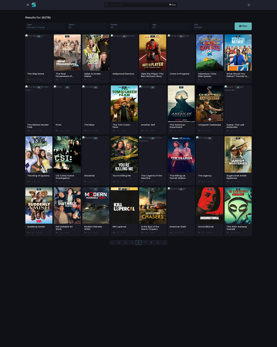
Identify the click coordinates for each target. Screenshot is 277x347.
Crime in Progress (179, 74)
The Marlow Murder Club (38, 126)
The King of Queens (38, 176)
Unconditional (206, 227)
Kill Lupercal (119, 227)
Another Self (148, 125)
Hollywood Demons (123, 74)
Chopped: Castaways (209, 125)
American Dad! (178, 227)
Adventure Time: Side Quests (207, 75)
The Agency (205, 176)
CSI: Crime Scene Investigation (65, 177)
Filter (173, 5)
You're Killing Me (122, 176)
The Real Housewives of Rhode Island (64, 75)
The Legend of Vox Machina (151, 177)
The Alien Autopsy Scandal (237, 228)
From (58, 125)
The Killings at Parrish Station (178, 177)
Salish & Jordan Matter (92, 75)
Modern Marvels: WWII (93, 228)
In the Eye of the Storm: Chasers (150, 228)
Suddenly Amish (36, 227)
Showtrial (89, 176)
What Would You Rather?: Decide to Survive (237, 75)
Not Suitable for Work (64, 228)
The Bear (89, 125)
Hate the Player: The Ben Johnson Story (152, 75)
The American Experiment (177, 126)
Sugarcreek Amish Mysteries (237, 177)
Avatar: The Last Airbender (235, 126)
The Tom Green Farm (121, 126)
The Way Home (35, 74)
